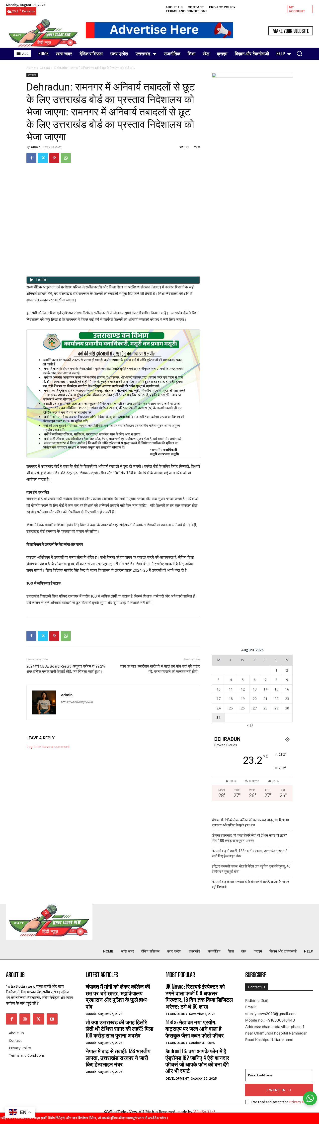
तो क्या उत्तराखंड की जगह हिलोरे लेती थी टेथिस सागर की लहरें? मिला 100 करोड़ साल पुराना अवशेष (249, 838)
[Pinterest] (54, 158)
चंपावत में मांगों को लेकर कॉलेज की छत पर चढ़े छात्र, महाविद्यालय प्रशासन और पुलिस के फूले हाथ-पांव (250, 822)
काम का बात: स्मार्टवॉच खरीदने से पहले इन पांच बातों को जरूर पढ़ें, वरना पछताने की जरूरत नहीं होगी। (160, 669)
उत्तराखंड (45, 68)
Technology (176, 1014)
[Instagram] (24, 1018)
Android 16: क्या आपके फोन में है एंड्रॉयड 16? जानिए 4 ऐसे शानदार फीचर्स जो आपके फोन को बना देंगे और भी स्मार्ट (197, 1061)
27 (255, 708)
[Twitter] (43, 158)
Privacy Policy (300, 1102)
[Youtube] (52, 1018)
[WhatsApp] (66, 158)
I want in (276, 1090)
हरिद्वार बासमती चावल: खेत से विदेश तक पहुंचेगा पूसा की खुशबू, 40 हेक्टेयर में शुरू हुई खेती (251, 868)
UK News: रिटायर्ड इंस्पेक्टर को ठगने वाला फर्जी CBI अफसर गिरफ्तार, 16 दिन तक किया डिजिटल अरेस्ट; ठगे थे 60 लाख (199, 996)
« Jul (250, 725)
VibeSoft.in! (204, 1111)
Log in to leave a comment (48, 746)
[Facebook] (31, 158)
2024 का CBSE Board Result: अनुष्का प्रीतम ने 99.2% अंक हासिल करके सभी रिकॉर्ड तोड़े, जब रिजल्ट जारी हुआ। (65, 669)
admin (36, 147)
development (177, 1078)
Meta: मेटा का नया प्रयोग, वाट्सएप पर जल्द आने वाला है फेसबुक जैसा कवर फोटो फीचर (194, 1029)
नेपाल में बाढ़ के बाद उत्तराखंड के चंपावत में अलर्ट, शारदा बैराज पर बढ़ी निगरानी (250, 884)
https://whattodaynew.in (77, 702)
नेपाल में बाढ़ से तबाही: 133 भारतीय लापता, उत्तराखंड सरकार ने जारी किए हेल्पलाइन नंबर (249, 853)
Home (30, 68)
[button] (299, 53)
